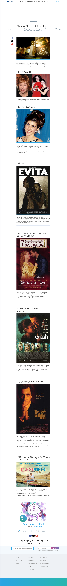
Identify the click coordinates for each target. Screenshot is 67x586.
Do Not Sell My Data (44, 563)
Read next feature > (38, 526)
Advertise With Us (19, 560)
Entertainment (40, 1)
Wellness (33, 1)
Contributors (31, 560)
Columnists (30, 557)
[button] (62, 1)
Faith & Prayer (27, 1)
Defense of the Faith (33, 524)
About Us (17, 557)
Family (46, 1)
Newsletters (52, 1)
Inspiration (22, 1)
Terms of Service (43, 560)
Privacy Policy (43, 557)
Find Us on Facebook (32, 563)
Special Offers (57, 1)
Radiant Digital (31, 569)
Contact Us (17, 563)
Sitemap (29, 566)
